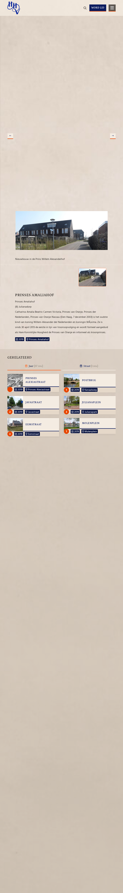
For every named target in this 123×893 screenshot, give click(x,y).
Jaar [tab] (35, 366)
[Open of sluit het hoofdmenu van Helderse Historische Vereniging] (112, 8)
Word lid (97, 7)
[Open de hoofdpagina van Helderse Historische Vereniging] (13, 8)
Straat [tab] (90, 366)
